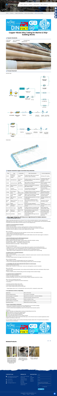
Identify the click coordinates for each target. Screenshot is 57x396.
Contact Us (32, 381)
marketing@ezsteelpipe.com (11, 382)
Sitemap (24, 394)
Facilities (31, 378)
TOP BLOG (28, 394)
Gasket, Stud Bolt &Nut (24, 383)
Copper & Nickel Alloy (19, 13)
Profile (31, 376)
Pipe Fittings (22, 381)
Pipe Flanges (22, 382)
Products (11, 13)
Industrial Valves (23, 384)
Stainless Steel (23, 377)
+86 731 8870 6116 (9, 379)
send (41, 389)
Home (7, 13)
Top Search (32, 394)
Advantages (32, 377)
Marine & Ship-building (29, 13)
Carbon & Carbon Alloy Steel (25, 376)
